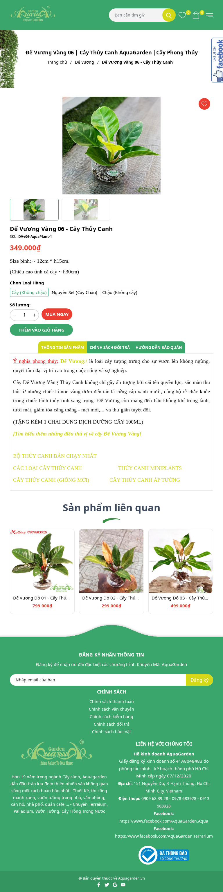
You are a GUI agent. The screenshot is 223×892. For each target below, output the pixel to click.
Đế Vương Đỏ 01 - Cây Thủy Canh (42, 598)
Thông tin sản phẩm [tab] (62, 347)
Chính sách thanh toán (111, 701)
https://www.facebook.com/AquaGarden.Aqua (163, 821)
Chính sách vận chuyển (111, 709)
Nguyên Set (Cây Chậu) (74, 292)
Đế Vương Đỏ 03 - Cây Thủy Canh (181, 598)
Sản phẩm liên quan (111, 507)
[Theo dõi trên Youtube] (123, 884)
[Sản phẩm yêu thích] (182, 15)
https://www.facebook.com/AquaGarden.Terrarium (164, 836)
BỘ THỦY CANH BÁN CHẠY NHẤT (55, 456)
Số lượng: (20, 305)
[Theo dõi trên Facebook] (99, 884)
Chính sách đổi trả (112, 724)
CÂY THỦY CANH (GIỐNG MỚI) (51, 480)
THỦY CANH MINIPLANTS (150, 468)
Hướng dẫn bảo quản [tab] (159, 347)
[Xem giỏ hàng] (195, 15)
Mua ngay (57, 314)
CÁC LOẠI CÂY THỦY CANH (47, 468)
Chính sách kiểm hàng (111, 716)
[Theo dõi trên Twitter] (107, 884)
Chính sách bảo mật (111, 731)
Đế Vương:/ (73, 361)
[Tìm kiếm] (169, 15)
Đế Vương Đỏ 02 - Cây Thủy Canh (111, 598)
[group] (111, 145)
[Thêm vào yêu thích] (204, 104)
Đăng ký (199, 680)
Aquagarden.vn (131, 878)
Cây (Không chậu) (29, 292)
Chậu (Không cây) (119, 292)
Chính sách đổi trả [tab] (110, 347)
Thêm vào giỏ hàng (41, 330)
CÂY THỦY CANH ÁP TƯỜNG (144, 480)
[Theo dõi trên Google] (115, 884)
